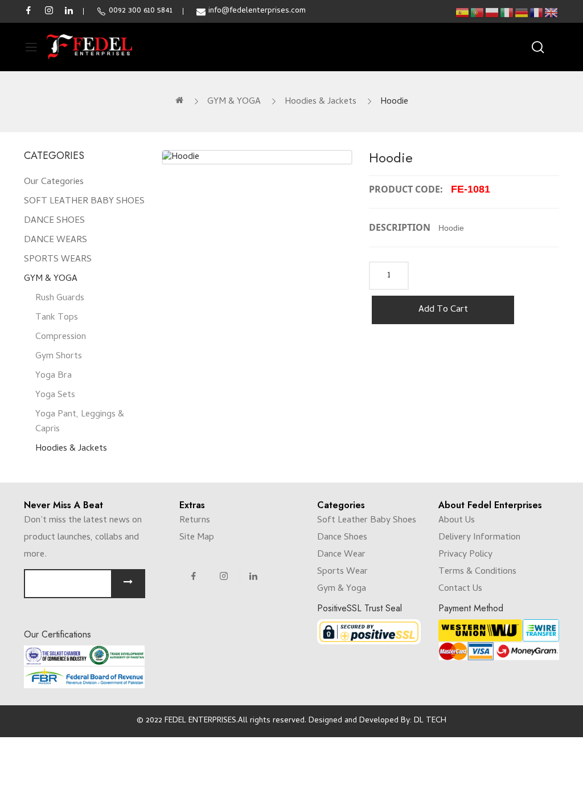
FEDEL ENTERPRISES (200, 720)
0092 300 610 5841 (141, 11)
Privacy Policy (465, 554)
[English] (551, 13)
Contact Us (460, 589)
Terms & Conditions (477, 572)
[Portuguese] (477, 13)
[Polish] (492, 13)
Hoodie (394, 102)
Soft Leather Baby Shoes (366, 520)
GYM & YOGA (234, 102)
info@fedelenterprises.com (257, 11)
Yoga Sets (55, 395)
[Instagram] (223, 577)
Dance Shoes (342, 537)
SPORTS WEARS (58, 259)
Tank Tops (56, 317)
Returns (194, 520)
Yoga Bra (53, 376)
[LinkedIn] (253, 577)
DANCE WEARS (55, 240)
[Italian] (507, 13)
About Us (456, 520)
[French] (536, 13)
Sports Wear (342, 572)
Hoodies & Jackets (320, 102)
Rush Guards (59, 298)
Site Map (196, 537)
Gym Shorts (58, 356)
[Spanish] (462, 13)
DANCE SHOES (54, 221)
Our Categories (54, 182)
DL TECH (430, 720)
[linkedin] (69, 11)
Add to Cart (443, 310)
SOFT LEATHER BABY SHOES (84, 201)
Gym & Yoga (341, 589)
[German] (522, 13)
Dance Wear (341, 554)
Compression (60, 337)
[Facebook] (193, 577)
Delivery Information (479, 537)
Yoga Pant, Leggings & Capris (79, 422)
